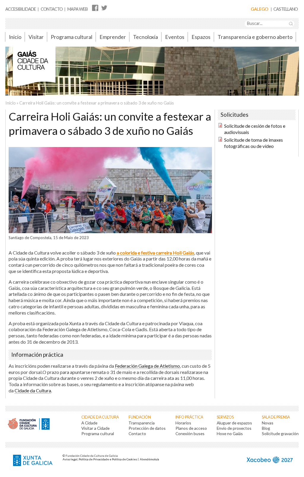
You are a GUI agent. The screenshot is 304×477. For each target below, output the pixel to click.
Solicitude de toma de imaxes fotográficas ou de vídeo (253, 143)
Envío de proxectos (234, 428)
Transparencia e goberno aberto (255, 37)
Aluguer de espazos (234, 422)
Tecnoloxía (145, 37)
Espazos (200, 37)
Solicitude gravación (280, 433)
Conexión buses (190, 433)
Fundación (140, 417)
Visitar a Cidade (95, 428)
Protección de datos (147, 428)
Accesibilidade (20, 9)
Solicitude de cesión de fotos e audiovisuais (254, 129)
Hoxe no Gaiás (230, 433)
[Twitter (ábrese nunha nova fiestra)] (104, 7)
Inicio (15, 37)
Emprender (112, 37)
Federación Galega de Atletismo (147, 366)
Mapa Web (77, 9)
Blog (266, 428)
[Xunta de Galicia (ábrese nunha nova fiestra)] (33, 461)
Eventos (174, 37)
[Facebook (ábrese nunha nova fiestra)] (95, 7)
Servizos (225, 417)
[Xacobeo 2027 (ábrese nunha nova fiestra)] (270, 460)
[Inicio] (34, 70)
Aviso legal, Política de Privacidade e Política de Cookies (100, 459)
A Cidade (89, 422)
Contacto (52, 9)
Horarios (183, 422)
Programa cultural (71, 37)
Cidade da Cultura (33, 390)
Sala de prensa (276, 417)
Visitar (36, 37)
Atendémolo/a (149, 459)
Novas (267, 422)
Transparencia (142, 422)
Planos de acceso (191, 428)
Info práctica (189, 417)
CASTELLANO (285, 9)
